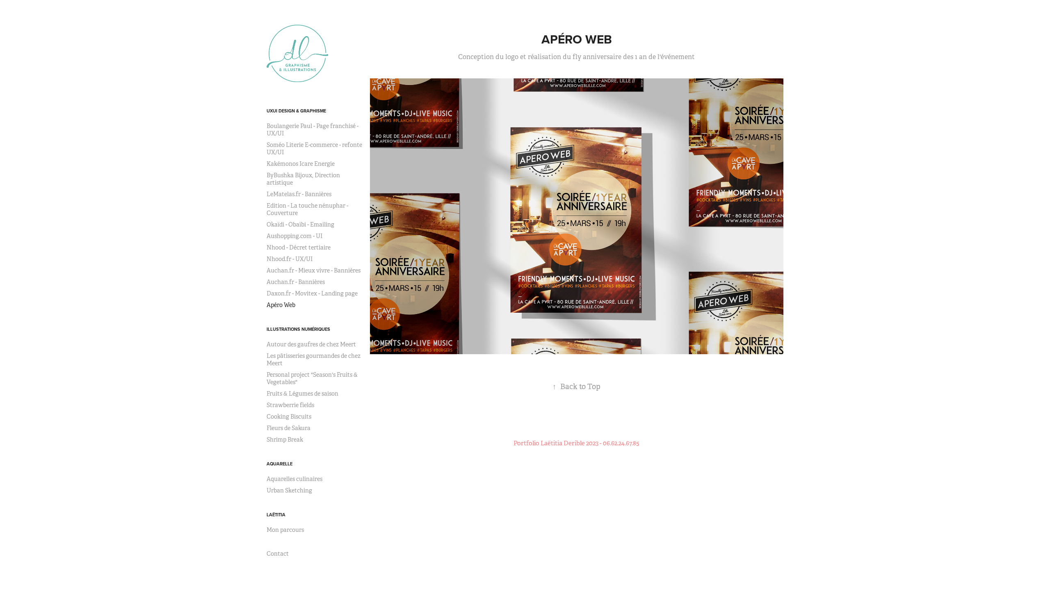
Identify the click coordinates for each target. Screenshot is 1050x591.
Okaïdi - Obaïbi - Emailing (300, 224)
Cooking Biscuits (289, 416)
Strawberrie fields (290, 405)
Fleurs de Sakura (288, 428)
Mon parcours (285, 530)
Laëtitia (276, 514)
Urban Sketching (289, 490)
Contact (278, 553)
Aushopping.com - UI (294, 236)
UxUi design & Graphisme (296, 111)
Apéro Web (281, 305)
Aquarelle (279, 463)
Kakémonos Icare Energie (301, 163)
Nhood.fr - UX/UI (290, 259)
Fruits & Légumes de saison (302, 393)
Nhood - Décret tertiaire (299, 247)
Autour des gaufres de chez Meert (311, 344)
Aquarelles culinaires (294, 479)
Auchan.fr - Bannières (296, 282)
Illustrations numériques (298, 329)
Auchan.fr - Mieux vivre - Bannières (314, 270)
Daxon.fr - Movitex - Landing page (312, 293)
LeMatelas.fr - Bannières (299, 194)
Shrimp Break (285, 439)
